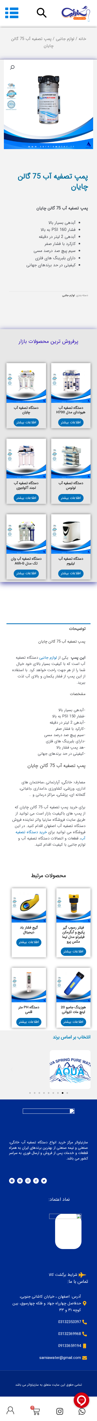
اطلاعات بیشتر (71, 422)
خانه (82, 39)
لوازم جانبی (65, 39)
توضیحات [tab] (77, 628)
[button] (12, 67)
